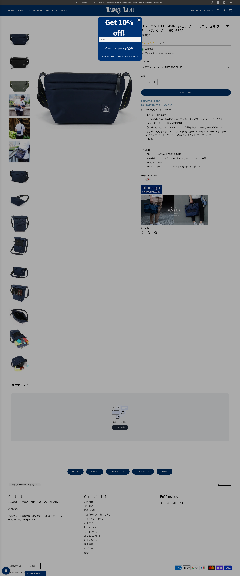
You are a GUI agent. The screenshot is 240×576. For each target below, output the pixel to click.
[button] (139, 20)
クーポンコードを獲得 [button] (119, 48)
